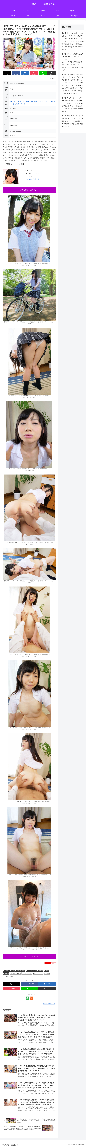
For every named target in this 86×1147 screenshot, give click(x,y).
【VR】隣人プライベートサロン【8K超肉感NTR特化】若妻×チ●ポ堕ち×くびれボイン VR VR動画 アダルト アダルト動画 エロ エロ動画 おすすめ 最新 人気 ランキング (72, 104)
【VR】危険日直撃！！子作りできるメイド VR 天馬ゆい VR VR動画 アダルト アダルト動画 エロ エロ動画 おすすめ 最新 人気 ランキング (72, 121)
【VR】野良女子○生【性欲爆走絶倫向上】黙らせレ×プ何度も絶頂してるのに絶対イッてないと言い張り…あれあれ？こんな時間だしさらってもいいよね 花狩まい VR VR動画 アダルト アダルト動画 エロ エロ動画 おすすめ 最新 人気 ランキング (72, 84)
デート (40, 101)
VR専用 (12, 101)
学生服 (22, 104)
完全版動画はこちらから (29, 190)
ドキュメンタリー (21, 970)
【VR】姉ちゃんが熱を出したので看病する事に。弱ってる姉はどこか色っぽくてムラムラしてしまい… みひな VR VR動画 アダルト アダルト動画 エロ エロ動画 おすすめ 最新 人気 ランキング (72, 62)
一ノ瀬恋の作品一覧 (32, 179)
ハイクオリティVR (23, 101)
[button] (51, 73)
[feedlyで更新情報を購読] (27, 998)
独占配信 (34, 101)
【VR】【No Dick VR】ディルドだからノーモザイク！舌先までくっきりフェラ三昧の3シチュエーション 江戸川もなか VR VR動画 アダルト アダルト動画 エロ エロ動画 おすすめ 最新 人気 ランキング (72, 41)
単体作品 (16, 104)
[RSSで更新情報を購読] (31, 998)
